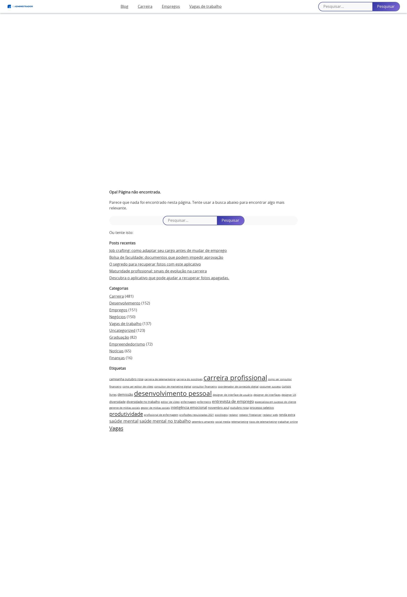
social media (222, 422)
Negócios (117, 317)
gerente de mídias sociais (124, 408)
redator (233, 415)
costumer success (270, 386)
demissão (125, 395)
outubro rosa (239, 407)
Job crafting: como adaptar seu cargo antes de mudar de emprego (168, 251)
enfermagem (188, 402)
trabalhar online (288, 422)
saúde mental (123, 421)
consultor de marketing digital (172, 386)
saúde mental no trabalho (165, 421)
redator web (270, 415)
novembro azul (218, 407)
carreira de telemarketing (159, 379)
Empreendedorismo (127, 344)
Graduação (119, 337)
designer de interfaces (267, 395)
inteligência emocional (189, 407)
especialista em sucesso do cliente (275, 402)
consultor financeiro (204, 386)
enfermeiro (204, 402)
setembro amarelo (203, 422)
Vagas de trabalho (205, 6)
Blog (124, 6)
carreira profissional (235, 378)
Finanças (117, 358)
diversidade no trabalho (143, 402)
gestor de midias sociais (155, 408)
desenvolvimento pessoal (173, 394)
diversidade (117, 402)
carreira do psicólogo (189, 379)
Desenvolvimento (124, 303)
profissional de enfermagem (161, 415)
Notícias (116, 351)
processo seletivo (262, 407)
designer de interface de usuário (232, 395)
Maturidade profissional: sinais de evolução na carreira (158, 271)
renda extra (287, 415)
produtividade (126, 414)
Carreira (145, 6)
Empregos (171, 6)
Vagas (116, 428)
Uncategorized (122, 331)
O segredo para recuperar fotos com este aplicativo (155, 264)
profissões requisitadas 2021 (196, 415)
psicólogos (221, 415)
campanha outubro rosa (126, 379)
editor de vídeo (170, 402)
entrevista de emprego (233, 402)
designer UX (288, 395)
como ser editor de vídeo (137, 386)
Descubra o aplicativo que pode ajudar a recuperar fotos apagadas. (169, 278)
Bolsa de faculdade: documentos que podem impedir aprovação (166, 257)
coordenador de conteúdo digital (238, 386)
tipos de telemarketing (263, 422)
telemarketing (239, 422)
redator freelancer (250, 415)
